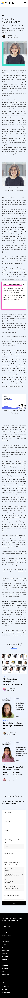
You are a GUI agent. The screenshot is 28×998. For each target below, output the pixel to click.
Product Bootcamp (7, 932)
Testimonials (5, 956)
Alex (7, 73)
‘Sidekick (5, 357)
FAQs (3, 971)
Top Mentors (5, 959)
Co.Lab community (20, 316)
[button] (25, 3)
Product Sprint (6, 930)
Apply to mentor (6, 935)
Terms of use (5, 974)
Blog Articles (5, 953)
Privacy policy (5, 977)
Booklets (4, 944)
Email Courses (5, 950)
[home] (7, 3)
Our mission (5, 968)
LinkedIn (15, 635)
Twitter (23, 635)
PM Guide (4, 947)
